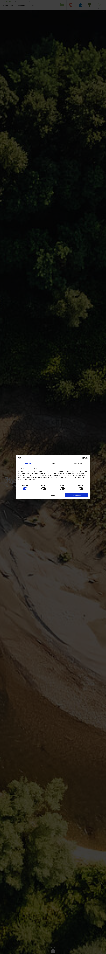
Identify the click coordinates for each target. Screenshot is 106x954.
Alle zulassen (77, 495)
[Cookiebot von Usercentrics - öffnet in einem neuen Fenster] (81, 458)
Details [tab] (53, 463)
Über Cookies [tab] (78, 463)
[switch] (43, 488)
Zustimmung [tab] (28, 463)
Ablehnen (52, 495)
